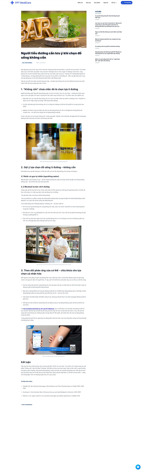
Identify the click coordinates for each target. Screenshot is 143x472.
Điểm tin (80, 2)
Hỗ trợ (113, 2)
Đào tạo (88, 2)
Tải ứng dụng (127, 2)
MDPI (79, 392)
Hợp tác (105, 2)
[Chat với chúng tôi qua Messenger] (138, 467)
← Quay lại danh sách (26, 404)
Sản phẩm (97, 2)
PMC (24, 388)
